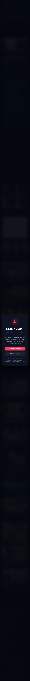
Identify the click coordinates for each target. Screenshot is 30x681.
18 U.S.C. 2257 (21, 361)
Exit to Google (15, 353)
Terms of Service (17, 360)
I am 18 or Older (15, 348)
